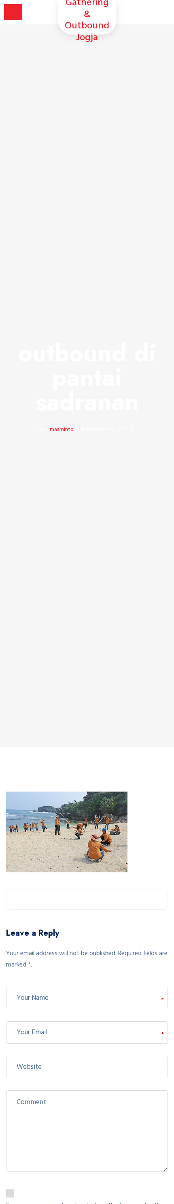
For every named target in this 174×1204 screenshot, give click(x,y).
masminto (62, 429)
